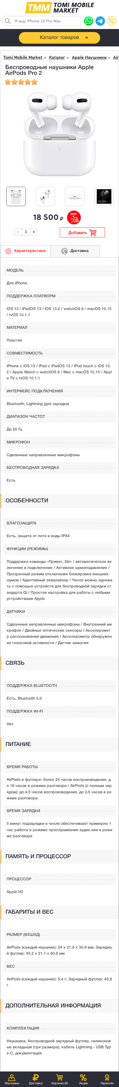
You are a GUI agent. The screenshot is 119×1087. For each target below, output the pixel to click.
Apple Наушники (89, 58)
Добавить (77, 233)
